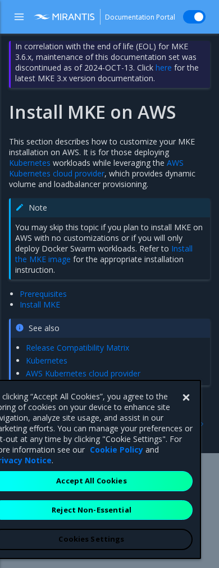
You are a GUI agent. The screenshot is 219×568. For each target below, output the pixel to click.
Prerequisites (43, 293)
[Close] (186, 397)
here (164, 67)
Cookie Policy (116, 449)
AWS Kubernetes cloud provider (96, 168)
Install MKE (40, 304)
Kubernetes (30, 162)
